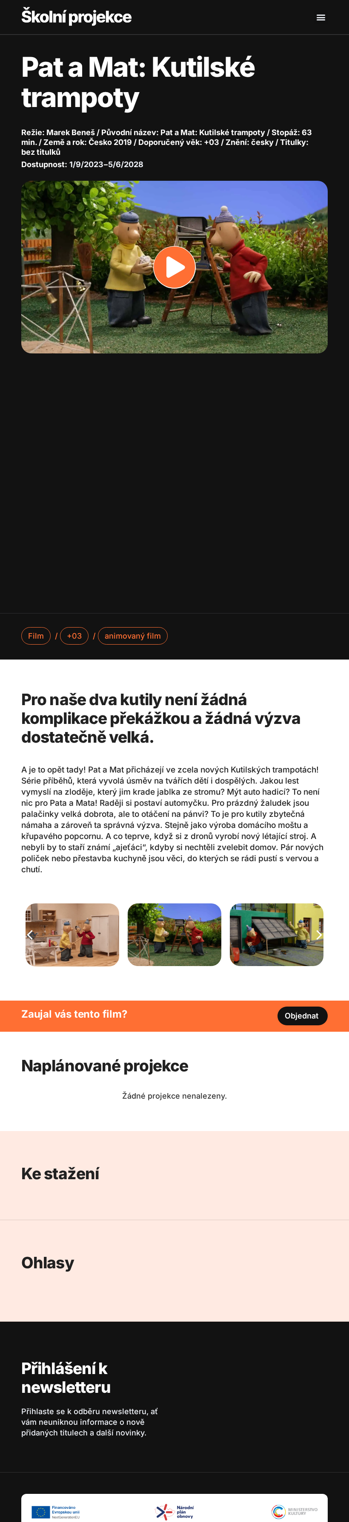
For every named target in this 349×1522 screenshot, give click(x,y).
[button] (321, 17)
